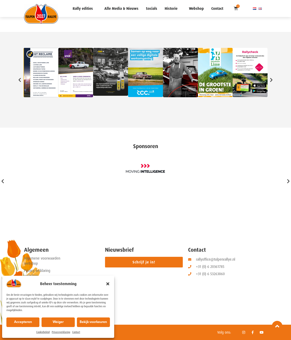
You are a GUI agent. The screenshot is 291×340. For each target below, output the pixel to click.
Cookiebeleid (43, 332)
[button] (108, 284)
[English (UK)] (260, 8)
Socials (151, 8)
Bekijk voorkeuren (93, 322)
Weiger (58, 322)
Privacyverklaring (61, 332)
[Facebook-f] (252, 332)
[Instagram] (243, 332)
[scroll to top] (277, 326)
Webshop (196, 8)
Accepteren (23, 322)
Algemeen (36, 249)
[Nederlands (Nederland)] (254, 8)
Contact (76, 332)
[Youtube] (261, 332)
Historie (171, 8)
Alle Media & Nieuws (121, 8)
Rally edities (83, 8)
